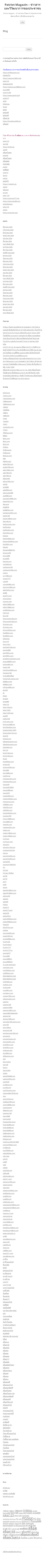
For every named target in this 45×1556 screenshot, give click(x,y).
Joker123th (7, 710)
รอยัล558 (6, 1319)
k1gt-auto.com (8, 722)
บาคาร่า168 (7, 92)
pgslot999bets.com (9, 919)
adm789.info (7, 473)
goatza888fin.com (9, 661)
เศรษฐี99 (6, 1453)
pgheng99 (6, 896)
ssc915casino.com (9, 1090)
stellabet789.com (9, 1102)
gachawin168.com (9, 647)
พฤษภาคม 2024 (8, 304)
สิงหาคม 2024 (7, 295)
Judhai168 (6, 719)
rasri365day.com (9, 970)
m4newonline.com (9, 779)
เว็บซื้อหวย (6, 1436)
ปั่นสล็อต (6, 1293)
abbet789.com (8, 464)
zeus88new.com (8, 1256)
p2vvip (5, 853)
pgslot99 (6, 913)
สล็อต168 (6, 118)
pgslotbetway (8, 204)
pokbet (5, 930)
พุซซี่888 (6, 170)
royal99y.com (7, 990)
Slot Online (7, 1062)
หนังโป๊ (5, 1408)
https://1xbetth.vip (9, 184)
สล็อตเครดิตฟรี (8, 1388)
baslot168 (6, 516)
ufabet (5, 1168)
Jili (3, 693)
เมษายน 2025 (7, 273)
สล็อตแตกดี (7, 1399)
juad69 (5, 716)
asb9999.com (7, 490)
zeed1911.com (8, 1253)
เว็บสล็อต (6, 1448)
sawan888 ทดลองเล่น (10, 1013)
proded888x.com (9, 939)
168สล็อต (6, 410)
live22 (5, 107)
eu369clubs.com (8, 610)
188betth (6, 416)
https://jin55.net (8, 147)
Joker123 (6, 704)
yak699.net (7, 1245)
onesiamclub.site (9, 850)
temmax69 (7, 1119)
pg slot (5, 193)
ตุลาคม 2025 (7, 255)
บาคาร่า (5, 173)
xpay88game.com (9, 1239)
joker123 (6, 81)
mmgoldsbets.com (9, 813)
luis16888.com (8, 773)
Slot (4, 1059)
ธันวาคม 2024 (7, 284)
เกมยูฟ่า (5, 1419)
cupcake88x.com (9, 584)
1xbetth (6, 421)
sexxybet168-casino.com (11, 1022)
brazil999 (6, 559)
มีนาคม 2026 (7, 241)
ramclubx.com (8, 967)
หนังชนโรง (6, 75)
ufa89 (5, 1162)
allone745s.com (8, 481)
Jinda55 (5, 699)
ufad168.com (7, 1170)
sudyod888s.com (9, 1105)
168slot (5, 407)
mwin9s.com (7, 824)
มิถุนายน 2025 (8, 267)
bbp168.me (7, 521)
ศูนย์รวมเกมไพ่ (8, 1331)
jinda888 (6, 702)
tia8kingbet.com (8, 1133)
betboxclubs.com (9, 524)
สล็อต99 (5, 1373)
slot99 (5, 150)
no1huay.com (8, 842)
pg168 (5, 876)
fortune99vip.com (9, 630)
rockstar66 (6, 987)
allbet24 (6, 190)
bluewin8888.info (9, 550)
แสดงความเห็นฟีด (9, 1494)
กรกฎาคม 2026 (8, 230)
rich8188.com (7, 982)
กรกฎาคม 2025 (8, 264)
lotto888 (6, 770)
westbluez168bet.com (10, 1228)
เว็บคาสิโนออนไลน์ (9, 1433)
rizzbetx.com (7, 985)
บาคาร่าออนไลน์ (8, 1288)
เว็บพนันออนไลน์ (8, 1445)
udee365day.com (9, 1153)
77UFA (5, 430)
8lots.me (6, 444)
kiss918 (5, 736)
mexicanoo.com (8, 802)
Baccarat (6, 504)
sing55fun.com (8, 1045)
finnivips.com (7, 624)
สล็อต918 (6, 1368)
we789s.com (7, 1225)
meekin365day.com (10, 799)
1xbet (5, 418)
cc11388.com (7, 576)
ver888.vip (6, 1210)
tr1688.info (7, 1148)
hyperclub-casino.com (11, 679)
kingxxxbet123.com (10, 733)
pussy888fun (7, 959)
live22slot (25, 1516)
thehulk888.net (8, 1128)
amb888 (6, 487)
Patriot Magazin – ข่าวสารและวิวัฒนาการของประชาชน (22, 6)
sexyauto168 (7, 1030)
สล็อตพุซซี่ (6, 1382)
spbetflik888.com (9, 1076)
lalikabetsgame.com (10, 742)
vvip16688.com (8, 1222)
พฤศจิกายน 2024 (8, 287)
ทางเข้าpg (6, 1279)
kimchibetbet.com (9, 727)
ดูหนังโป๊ (6, 181)
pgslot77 (6, 98)
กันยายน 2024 (7, 293)
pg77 (4, 882)
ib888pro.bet (7, 681)
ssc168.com (7, 1087)
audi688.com (7, 496)
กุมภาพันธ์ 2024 (8, 313)
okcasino (6, 844)
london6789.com (9, 767)
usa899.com (7, 1196)
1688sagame (7, 401)
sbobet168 (6, 1016)
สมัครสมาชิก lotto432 (10, 1336)
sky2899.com (7, 1053)
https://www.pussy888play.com (14, 87)
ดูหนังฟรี (6, 113)
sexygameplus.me (9, 1039)
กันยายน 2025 (7, 258)
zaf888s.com (7, 1250)
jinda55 (29, 1513)
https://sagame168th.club (12, 78)
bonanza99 (7, 553)
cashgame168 (8, 567)
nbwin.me (6, 830)
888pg (5, 436)
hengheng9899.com (10, 670)
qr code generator (9, 965)
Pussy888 (6, 956)
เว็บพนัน (5, 1442)
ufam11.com (7, 1179)
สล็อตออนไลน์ (8, 1385)
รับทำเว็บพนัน (7, 1322)
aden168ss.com (8, 470)
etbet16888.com (8, 604)
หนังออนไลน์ (7, 1405)
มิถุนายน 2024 (8, 301)
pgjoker (5, 899)
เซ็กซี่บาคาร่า (7, 1425)
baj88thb (6, 507)
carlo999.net (7, 564)
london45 (6, 764)
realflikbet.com (8, 973)
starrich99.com (8, 1099)
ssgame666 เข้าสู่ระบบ (10, 1093)
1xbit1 (5, 424)
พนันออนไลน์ (7, 1302)
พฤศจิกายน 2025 (8, 253)
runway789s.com (9, 996)
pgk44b (5, 902)
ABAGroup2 (7, 461)
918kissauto (7, 450)
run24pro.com (8, 993)
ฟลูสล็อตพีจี (7, 1308)
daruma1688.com (9, 587)
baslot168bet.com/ (9, 519)
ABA (4, 458)
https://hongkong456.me (12, 121)
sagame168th (7, 1007)
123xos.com (7, 396)
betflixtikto (7, 527)
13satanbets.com (9, 398)
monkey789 (7, 816)
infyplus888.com (9, 687)
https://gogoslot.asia (10, 213)
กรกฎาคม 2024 (8, 298)
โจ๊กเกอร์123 (7, 1465)
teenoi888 (6, 1116)
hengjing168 (7, 673)
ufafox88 (6, 1173)
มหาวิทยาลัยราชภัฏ (9, 1311)
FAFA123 (6, 613)
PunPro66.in (7, 945)
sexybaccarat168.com (10, 1033)
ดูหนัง (5, 110)
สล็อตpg (6, 1376)
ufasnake (6, 1188)
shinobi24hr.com (9, 1042)
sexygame (6, 1036)
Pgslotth (6, 925)
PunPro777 (7, 947)
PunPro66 (6, 942)
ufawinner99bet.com (10, 1190)
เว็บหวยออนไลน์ (8, 1451)
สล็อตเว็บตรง (7, 153)
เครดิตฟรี (6, 1422)
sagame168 (7, 1005)
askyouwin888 (8, 493)
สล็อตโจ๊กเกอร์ (8, 1402)
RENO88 (5, 1523)
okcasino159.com (9, 847)
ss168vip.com (7, 1085)
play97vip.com (8, 927)
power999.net (8, 936)
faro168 (5, 616)
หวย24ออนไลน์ (8, 1411)
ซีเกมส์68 (6, 1265)
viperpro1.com (8, 1213)
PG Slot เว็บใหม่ (8, 873)
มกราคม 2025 (7, 281)
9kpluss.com (7, 456)
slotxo (5, 175)
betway (5, 536)
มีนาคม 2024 (7, 310)
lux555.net (6, 776)
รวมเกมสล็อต (7, 1316)
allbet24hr (6, 478)
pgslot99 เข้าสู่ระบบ (15, 1521)
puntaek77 (7, 953)
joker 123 (6, 195)
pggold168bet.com (9, 890)
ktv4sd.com (7, 739)
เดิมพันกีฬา (6, 1428)
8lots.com (6, 438)
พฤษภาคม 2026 (8, 235)
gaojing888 (7, 650)
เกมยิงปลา (6, 1416)
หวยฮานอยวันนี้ (8, 1413)
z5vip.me (6, 1248)
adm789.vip (7, 476)
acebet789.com (8, 467)
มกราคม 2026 (7, 247)
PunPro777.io (7, 950)
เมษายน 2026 (7, 238)
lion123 (5, 750)
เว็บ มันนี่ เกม (7, 1431)
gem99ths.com (8, 653)
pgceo (5, 887)
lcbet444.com (7, 747)
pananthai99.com (9, 856)
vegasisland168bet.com (11, 1205)
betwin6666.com (9, 539)
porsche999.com (9, 933)
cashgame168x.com (10, 570)
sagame (5, 1002)
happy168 (6, 667)
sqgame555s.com (9, 1079)
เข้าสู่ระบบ (6, 1488)
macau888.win (8, 790)
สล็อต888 (6, 161)
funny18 (6, 641)
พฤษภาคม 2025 (8, 270)
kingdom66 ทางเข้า (9, 730)
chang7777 (7, 579)
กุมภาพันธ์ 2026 (8, 244)
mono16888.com (9, 819)
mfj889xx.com (8, 804)
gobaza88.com (8, 664)
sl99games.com (8, 1056)
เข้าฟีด (5, 1491)
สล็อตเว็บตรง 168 (8, 1393)
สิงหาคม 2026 (7, 227)
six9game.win (7, 1050)
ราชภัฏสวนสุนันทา (9, 1325)
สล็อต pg (6, 1342)
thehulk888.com (8, 1125)
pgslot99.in (7, 916)
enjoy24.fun (7, 599)
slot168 (5, 144)
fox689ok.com (8, 633)
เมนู (22, 22)
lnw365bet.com (8, 762)
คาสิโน (5, 1259)
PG (4, 867)
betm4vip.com (8, 533)
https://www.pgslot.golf (11, 95)
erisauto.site (7, 601)
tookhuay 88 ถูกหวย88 (11, 1142)
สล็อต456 (6, 1348)
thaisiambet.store (9, 1122)
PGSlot (5, 905)
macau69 (6, 784)
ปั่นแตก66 (6, 1296)
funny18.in (6, 644)
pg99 (4, 101)
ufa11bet (6, 1156)
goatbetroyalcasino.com (11, 659)
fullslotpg (6, 104)
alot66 (5, 484)
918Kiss (5, 447)
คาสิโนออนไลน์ (8, 1262)
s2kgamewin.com (9, 999)
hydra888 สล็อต (8, 676)
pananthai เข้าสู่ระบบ (9, 1519)
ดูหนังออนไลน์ (8, 84)
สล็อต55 (5, 1351)
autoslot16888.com (10, 499)
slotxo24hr (7, 1070)
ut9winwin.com (8, 1202)
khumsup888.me (9, 724)
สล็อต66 (5, 124)
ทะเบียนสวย (7, 1273)
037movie (6, 393)
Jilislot (5, 696)
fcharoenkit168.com (10, 619)
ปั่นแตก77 (6, 1299)
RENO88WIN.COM (9, 976)
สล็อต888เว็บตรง (8, 1365)
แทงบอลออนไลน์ (8, 1456)
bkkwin (5, 547)
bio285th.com (8, 544)
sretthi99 (6, 1082)
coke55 (5, 581)
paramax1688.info (9, 864)
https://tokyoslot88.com (11, 201)
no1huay (6, 839)
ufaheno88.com (8, 1176)
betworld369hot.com (10, 541)
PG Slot (5, 870)
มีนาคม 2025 (7, 275)
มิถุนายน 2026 (8, 233)
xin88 (5, 1236)
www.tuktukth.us (9, 1233)
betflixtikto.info (8, 530)
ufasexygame (7, 1185)
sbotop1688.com (9, 1019)
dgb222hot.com (8, 590)
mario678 (6, 793)
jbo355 (5, 690)
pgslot (5, 167)
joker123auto (7, 707)
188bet (5, 413)
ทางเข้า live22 (7, 1276)
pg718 (5, 879)
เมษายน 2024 (7, 307)
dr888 (5, 593)
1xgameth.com (8, 427)
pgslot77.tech (7, 910)
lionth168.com (8, 753)
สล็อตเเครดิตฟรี (8, 1396)
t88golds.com (7, 1110)
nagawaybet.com (9, 827)
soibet (5, 1073)
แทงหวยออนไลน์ (8, 1459)
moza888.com (8, 822)
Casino (5, 573)
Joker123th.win (8, 713)
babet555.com (8, 501)
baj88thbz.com (8, 510)
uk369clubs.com (8, 1193)
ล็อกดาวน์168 (7, 1328)
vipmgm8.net (7, 1216)
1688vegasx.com (9, 404)
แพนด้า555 (6, 1462)
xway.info (6, 1242)
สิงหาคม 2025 (7, 261)
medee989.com (8, 796)
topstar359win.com (10, 1145)
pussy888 (6, 90)
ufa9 (4, 1165)
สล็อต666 (6, 1356)
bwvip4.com (7, 561)
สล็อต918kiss (7, 1371)
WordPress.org (8, 1496)
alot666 (35, 1511)
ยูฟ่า (4, 1313)
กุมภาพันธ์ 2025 (8, 278)
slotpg (5, 178)
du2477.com (7, 596)
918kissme (6, 453)
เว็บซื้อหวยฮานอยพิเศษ (10, 1439)
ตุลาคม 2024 (7, 290)
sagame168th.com (9, 1010)
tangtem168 (7, 1113)
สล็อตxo (6, 1379)
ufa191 (5, 1159)
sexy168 (6, 1025)
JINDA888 (6, 164)
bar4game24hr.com (10, 513)
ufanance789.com (9, 1182)
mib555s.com (7, 807)
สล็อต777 (6, 1359)
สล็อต (5, 1339)
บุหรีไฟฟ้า (6, 1290)
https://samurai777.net (11, 198)
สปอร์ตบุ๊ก (6, 1333)
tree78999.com (8, 1150)
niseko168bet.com (9, 833)
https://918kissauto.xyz (11, 72)
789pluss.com (8, 433)
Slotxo (5, 1067)
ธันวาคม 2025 (7, 250)
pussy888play (8, 962)
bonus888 (6, 556)
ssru (4, 1096)
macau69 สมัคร (8, 787)
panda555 (6, 862)
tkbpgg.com (7, 1139)
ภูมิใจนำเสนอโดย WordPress (12, 1552)
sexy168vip (7, 1027)
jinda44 (5, 155)
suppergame (7, 1108)
